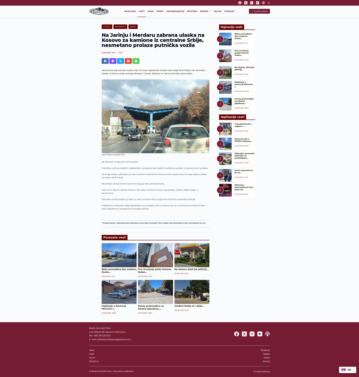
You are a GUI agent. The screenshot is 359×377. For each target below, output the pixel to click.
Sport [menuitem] (160, 11)
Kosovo (107, 27)
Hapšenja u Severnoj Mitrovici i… (114, 307)
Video (267, 357)
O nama (258, 371)
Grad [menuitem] (151, 11)
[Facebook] (239, 2)
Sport (92, 357)
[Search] (269, 3)
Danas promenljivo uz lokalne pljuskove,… (151, 307)
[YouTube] (257, 2)
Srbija (133, 27)
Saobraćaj (120, 27)
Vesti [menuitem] (142, 11)
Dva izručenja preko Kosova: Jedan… (241, 52)
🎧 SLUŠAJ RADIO (259, 11)
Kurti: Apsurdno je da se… (243, 171)
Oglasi (266, 354)
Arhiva (266, 371)
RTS (120, 52)
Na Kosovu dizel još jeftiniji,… (191, 269)
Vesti (92, 350)
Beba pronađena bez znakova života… (243, 36)
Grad (91, 354)
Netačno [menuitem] (192, 11)
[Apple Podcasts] (263, 2)
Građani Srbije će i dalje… (189, 306)
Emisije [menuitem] (204, 11)
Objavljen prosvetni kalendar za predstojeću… (244, 155)
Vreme (266, 361)
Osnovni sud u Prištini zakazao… (243, 140)
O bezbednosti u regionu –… (243, 125)
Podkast (265, 350)
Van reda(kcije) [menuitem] (175, 11)
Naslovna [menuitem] (130, 11)
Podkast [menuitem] (229, 11)
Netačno (94, 361)
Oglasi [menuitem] (218, 11)
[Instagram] (251, 2)
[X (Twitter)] (245, 2)
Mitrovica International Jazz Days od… (243, 187)
